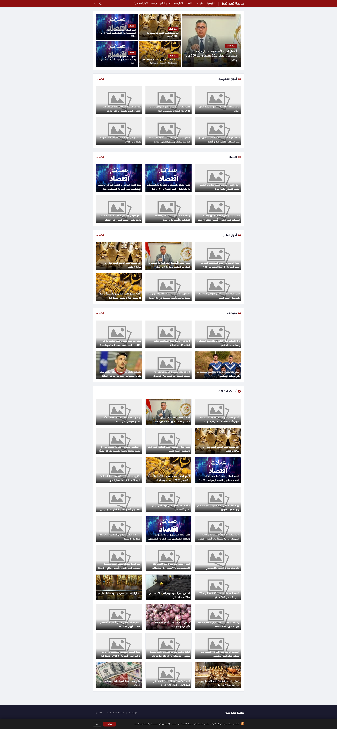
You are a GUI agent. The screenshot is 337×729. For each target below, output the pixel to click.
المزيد (101, 79)
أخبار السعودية (141, 3)
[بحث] (100, 3)
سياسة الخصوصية (115, 713)
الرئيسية (211, 3)
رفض (97, 724)
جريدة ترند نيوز (233, 4)
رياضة (154, 3)
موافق (109, 724)
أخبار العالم (165, 3)
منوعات (199, 3)
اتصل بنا (98, 713)
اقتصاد (189, 3)
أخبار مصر (178, 3)
